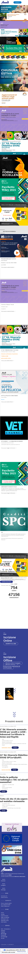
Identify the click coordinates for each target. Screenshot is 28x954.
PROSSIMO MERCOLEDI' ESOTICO (8, 258)
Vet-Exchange (4, 936)
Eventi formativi (4, 915)
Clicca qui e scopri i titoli (6, 585)
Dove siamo (4, 922)
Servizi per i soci (4, 919)
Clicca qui (3, 539)
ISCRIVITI (17, 2)
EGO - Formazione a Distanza (5, 929)
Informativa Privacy (4, 946)
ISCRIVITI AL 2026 (10, 643)
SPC (2, 532)
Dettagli (15, 747)
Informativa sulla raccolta (8, 952)
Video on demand (5, 917)
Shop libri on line (5, 920)
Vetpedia (3, 932)
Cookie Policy (23, 946)
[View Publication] (9, 693)
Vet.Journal (3, 935)
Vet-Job (2, 938)
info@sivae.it (6, 906)
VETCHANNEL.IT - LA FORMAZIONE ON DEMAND (12, 441)
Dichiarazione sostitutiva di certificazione (11, 667)
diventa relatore (6, 581)
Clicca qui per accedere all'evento (7, 311)
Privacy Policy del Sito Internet (14, 946)
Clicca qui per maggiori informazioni (8, 447)
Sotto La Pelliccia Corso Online (9, 395)
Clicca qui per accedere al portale (7, 267)
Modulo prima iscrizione (12, 663)
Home (2, 912)
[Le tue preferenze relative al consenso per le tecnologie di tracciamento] (21, 951)
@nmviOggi (3, 933)
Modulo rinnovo (10, 664)
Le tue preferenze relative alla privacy (15, 950)
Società (2, 914)
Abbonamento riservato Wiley (9, 486)
